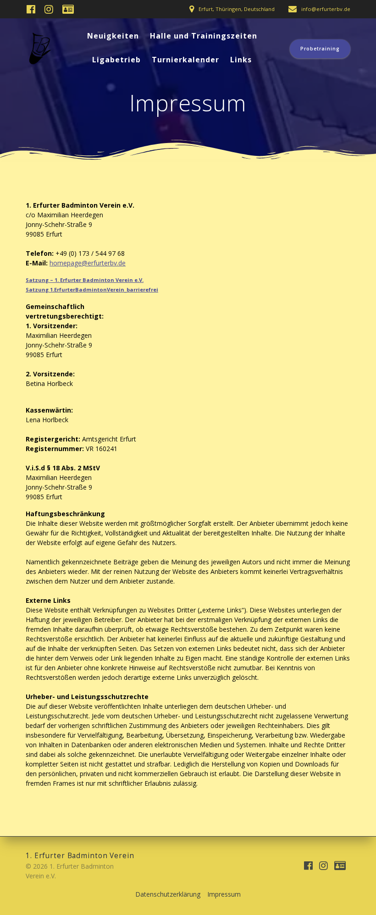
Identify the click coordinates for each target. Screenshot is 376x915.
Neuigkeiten (113, 36)
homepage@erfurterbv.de (88, 263)
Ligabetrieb (116, 60)
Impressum (224, 894)
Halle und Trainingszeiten (203, 36)
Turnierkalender (185, 60)
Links (241, 60)
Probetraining (320, 48)
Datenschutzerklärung (167, 894)
